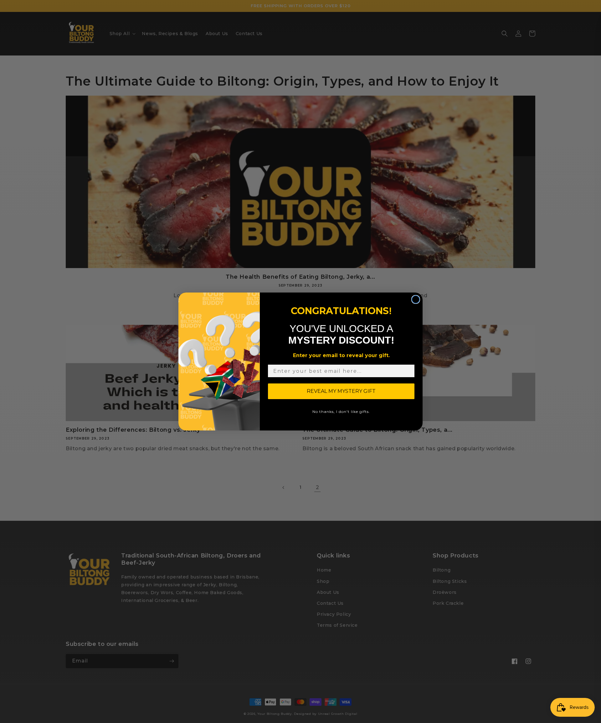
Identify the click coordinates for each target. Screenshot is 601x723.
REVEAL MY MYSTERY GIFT (341, 391)
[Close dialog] (415, 299)
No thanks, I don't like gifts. (341, 411)
